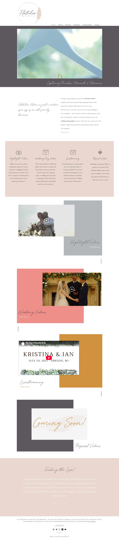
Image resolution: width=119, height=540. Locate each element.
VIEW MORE (95, 247)
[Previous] (18, 496)
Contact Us (59, 525)
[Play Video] (46, 220)
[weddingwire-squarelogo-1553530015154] (59, 529)
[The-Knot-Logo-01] (62, 529)
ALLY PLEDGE (91, 521)
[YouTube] (65, 529)
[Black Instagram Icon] (53, 529)
